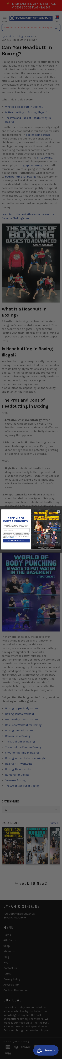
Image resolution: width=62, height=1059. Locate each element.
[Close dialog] (58, 511)
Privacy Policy (9, 537)
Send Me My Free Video (16, 541)
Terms (13, 537)
